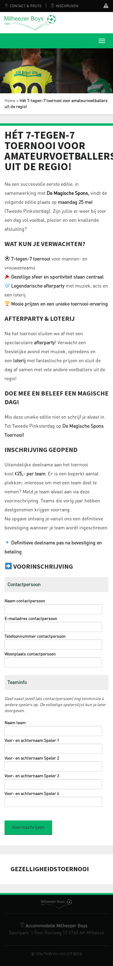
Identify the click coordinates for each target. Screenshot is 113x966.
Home (10, 101)
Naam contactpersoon (25, 601)
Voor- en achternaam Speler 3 (32, 776)
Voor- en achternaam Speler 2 (32, 758)
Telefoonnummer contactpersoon (35, 636)
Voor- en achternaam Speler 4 (32, 794)
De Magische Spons (67, 193)
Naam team (15, 723)
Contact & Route (26, 6)
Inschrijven (67, 6)
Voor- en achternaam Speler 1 (32, 741)
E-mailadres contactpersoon (31, 619)
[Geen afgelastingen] (105, 6)
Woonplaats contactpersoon (30, 654)
